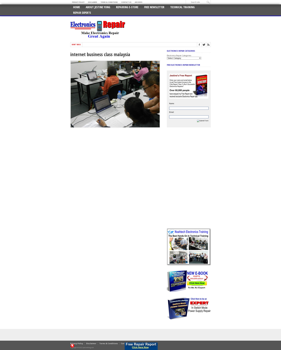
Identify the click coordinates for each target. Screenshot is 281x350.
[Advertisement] (189, 180)
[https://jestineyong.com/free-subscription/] (141, 346)
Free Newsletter (154, 7)
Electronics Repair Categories (179, 55)
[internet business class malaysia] (115, 127)
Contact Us (126, 2)
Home (76, 7)
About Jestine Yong (98, 7)
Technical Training (182, 7)
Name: (171, 104)
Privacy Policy (78, 2)
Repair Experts (82, 13)
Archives (138, 2)
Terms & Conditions (109, 2)
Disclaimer (92, 2)
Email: (171, 112)
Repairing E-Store (127, 7)
